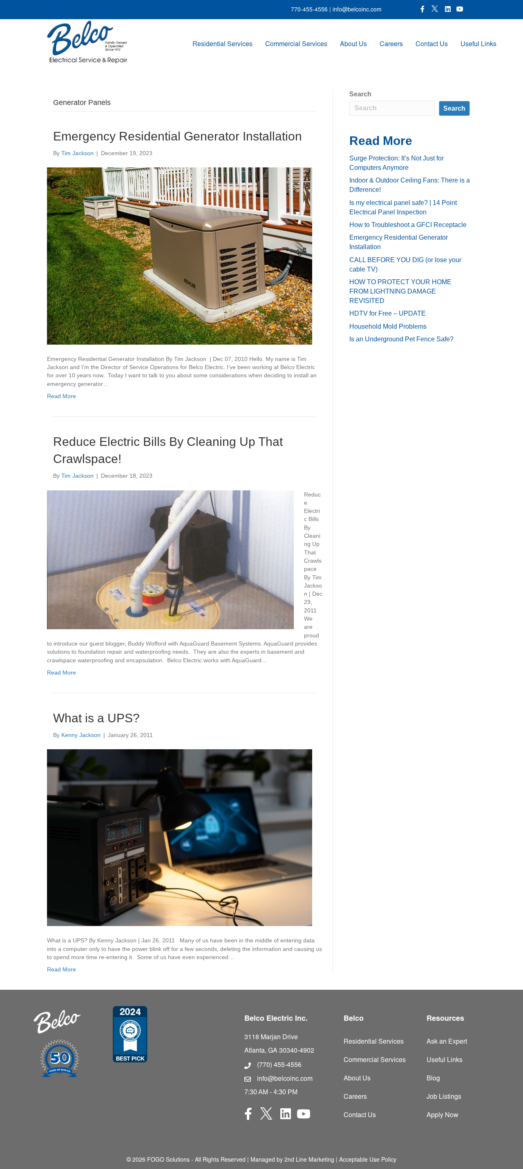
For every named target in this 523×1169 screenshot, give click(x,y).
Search (360, 94)
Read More (61, 396)
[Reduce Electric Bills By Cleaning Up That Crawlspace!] (170, 559)
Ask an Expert (447, 1042)
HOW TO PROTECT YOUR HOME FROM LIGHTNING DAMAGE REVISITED (400, 291)
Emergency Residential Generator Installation (177, 136)
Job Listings (444, 1097)
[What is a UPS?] (179, 837)
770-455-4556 (309, 10)
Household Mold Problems (388, 326)
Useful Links (478, 44)
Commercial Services (296, 44)
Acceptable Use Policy (367, 1160)
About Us (353, 44)
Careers (391, 44)
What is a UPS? (96, 718)
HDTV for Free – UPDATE (387, 313)
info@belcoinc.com (356, 10)
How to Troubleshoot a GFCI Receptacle (408, 224)
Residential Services (222, 44)
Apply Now (442, 1115)
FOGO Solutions (168, 1160)
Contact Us (432, 44)
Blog (433, 1078)
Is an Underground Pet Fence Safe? (401, 339)
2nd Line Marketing (309, 1160)
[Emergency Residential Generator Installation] (179, 255)
